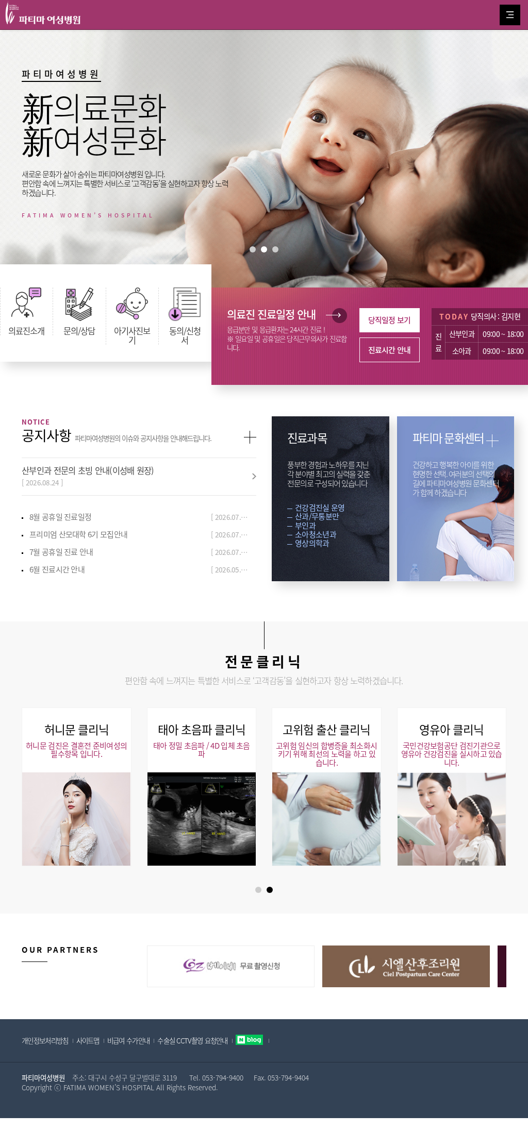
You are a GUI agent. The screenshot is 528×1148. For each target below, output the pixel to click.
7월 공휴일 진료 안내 (61, 552)
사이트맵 (88, 1040)
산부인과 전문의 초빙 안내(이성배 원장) (88, 471)
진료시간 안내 (389, 350)
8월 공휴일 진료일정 (60, 516)
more (26, 311)
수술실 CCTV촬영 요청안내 (192, 1040)
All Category (510, 15)
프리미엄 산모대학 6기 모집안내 (78, 534)
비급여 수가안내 (128, 1040)
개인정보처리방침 (45, 1040)
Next (8, 279)
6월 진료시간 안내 (57, 569)
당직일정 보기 (389, 320)
